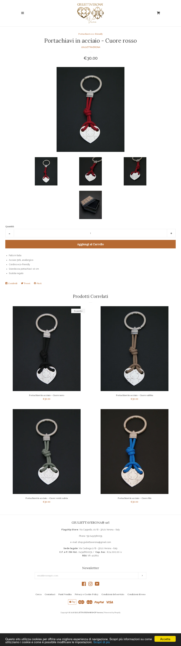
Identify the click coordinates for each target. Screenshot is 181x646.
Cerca (39, 594)
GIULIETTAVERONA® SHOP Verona (89, 612)
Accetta (165, 639)
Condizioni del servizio (112, 594)
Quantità (9, 226)
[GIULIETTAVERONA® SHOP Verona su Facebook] (84, 585)
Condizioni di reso (136, 594)
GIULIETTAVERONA (90, 47)
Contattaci (50, 594)
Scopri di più (101, 642)
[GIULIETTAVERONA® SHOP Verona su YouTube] (97, 585)
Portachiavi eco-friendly (90, 34)
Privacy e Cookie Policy (86, 594)
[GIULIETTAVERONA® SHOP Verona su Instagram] (90, 585)
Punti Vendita (65, 594)
